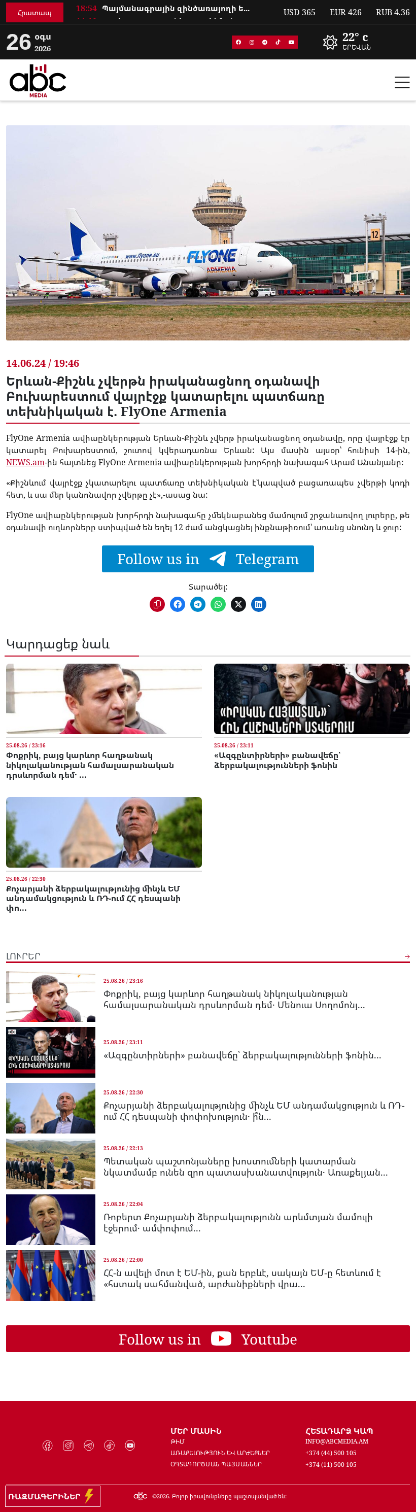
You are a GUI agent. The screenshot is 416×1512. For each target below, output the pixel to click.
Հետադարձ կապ (339, 1430)
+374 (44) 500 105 (331, 1453)
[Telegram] (264, 42)
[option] (173, 13)
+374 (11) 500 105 (331, 1464)
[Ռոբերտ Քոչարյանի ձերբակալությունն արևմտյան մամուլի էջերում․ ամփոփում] (50, 1219)
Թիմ (177, 1441)
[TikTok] (278, 42)
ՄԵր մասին (196, 1430)
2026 (163, 1496)
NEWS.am (25, 462)
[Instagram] (251, 42)
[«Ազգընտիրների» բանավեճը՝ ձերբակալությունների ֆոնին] (312, 699)
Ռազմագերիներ (46, 1496)
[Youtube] (291, 42)
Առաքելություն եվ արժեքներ (220, 1453)
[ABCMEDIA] (38, 79)
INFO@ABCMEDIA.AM (336, 1441)
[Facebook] (238, 42)
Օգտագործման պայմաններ (216, 1464)
